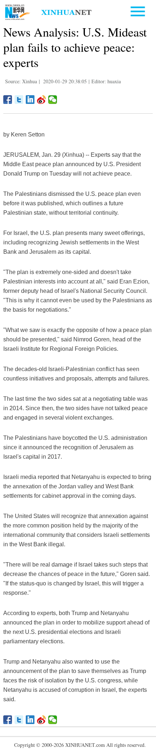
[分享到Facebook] (7, 99)
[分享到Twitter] (19, 99)
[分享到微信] (52, 99)
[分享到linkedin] (30, 99)
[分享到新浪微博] (41, 99)
